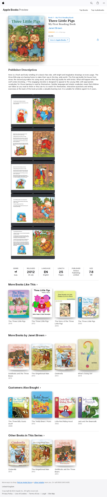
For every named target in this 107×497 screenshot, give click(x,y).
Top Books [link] (83, 10)
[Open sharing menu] (98, 40)
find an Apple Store (24, 482)
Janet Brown (55, 28)
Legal (44, 494)
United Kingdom (8, 487)
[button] (91, 3)
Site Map (51, 494)
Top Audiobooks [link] (97, 10)
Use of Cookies (21, 494)
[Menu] (104, 3)
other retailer (39, 482)
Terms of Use (34, 494)
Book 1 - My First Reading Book (60, 18)
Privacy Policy (7, 494)
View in (58, 40)
